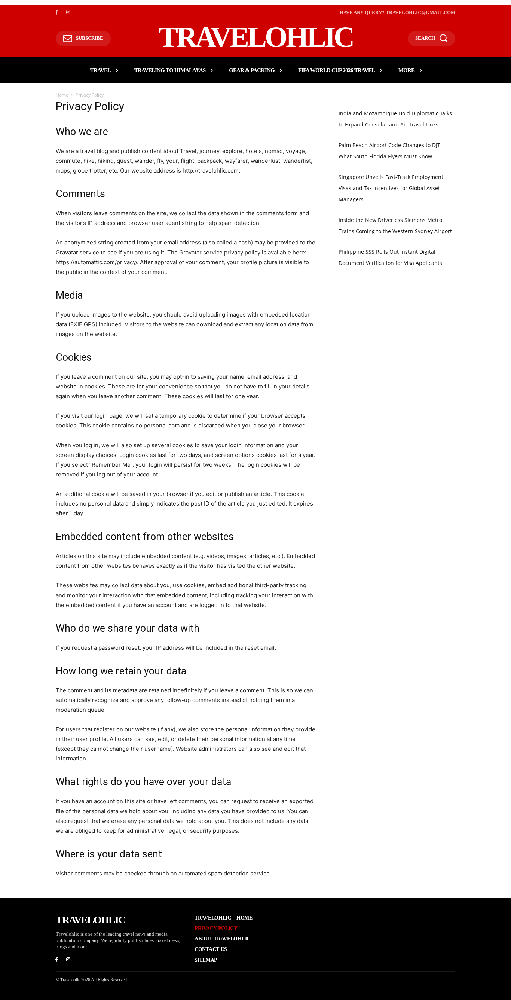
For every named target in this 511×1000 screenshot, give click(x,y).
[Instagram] (68, 12)
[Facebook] (57, 12)
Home (62, 95)
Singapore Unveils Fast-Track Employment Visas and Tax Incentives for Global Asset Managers (391, 188)
